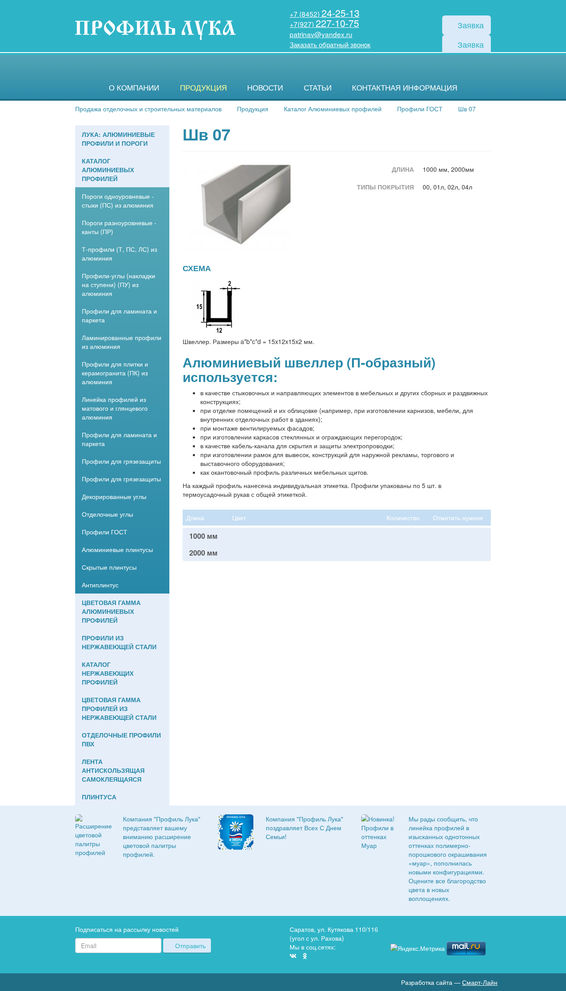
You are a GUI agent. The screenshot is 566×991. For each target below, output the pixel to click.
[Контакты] (487, 930)
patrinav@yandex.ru (321, 34)
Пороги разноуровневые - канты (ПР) (119, 227)
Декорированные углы (114, 496)
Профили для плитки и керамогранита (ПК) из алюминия (115, 372)
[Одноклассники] (305, 955)
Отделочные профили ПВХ (121, 739)
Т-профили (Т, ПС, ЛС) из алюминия (119, 253)
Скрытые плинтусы (109, 567)
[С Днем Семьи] (235, 830)
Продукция (203, 87)
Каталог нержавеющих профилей (108, 673)
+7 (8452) (324, 14)
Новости (265, 87)
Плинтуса (99, 796)
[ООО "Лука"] (155, 31)
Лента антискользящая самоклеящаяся (113, 770)
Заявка (469, 24)
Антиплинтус (100, 584)
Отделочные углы (107, 514)
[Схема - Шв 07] (218, 306)
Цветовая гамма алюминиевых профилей (111, 611)
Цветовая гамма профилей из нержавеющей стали (119, 708)
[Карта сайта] (474, 930)
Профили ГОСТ (104, 531)
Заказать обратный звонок (330, 44)
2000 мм (203, 553)
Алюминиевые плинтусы (117, 549)
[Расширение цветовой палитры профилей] (93, 834)
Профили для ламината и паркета (119, 315)
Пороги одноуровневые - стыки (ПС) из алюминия (118, 200)
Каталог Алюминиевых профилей (108, 169)
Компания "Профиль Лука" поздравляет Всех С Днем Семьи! (304, 827)
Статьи (318, 87)
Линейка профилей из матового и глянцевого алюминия (115, 408)
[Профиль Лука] (460, 930)
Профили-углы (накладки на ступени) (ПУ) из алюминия (118, 284)
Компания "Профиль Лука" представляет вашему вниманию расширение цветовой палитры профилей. (161, 836)
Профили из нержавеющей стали (119, 642)
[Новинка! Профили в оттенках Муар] (378, 830)
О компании (134, 87)
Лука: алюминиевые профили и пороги (118, 139)
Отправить (189, 945)
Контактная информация (404, 87)
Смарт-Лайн (479, 982)
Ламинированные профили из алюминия (121, 342)
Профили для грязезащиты (121, 461)
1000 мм (203, 536)
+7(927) (324, 24)
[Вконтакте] (293, 955)
